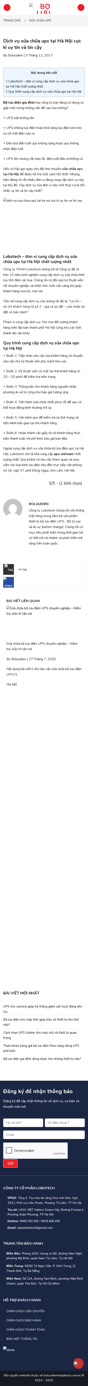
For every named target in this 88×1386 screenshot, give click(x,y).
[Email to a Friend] (40, 583)
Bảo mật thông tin (21, 1339)
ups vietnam (64, 454)
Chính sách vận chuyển (25, 1311)
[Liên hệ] (78, 1363)
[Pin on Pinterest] (46, 583)
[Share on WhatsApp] (19, 583)
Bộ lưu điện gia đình (19, 102)
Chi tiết (11, 684)
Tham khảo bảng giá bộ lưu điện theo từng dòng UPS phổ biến (41, 1048)
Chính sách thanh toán (25, 1330)
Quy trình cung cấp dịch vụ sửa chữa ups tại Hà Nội (43, 91)
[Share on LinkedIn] (53, 583)
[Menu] (7, 7)
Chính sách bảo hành (23, 1320)
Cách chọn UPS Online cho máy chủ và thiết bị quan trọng (40, 1035)
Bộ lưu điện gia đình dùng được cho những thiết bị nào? (42, 1059)
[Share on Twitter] (33, 583)
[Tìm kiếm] (81, 7)
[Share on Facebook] (26, 583)
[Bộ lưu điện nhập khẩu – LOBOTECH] (43, 7)
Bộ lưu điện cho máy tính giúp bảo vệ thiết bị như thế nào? (41, 1022)
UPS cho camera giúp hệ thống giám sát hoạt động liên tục (42, 1009)
